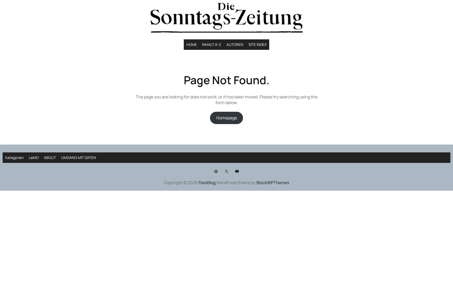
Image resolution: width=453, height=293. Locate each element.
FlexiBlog (206, 182)
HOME (191, 44)
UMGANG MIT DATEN (78, 157)
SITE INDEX (258, 44)
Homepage (226, 118)
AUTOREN (234, 44)
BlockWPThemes (272, 182)
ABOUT (50, 157)
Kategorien (14, 157)
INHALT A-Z (211, 44)
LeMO (34, 157)
